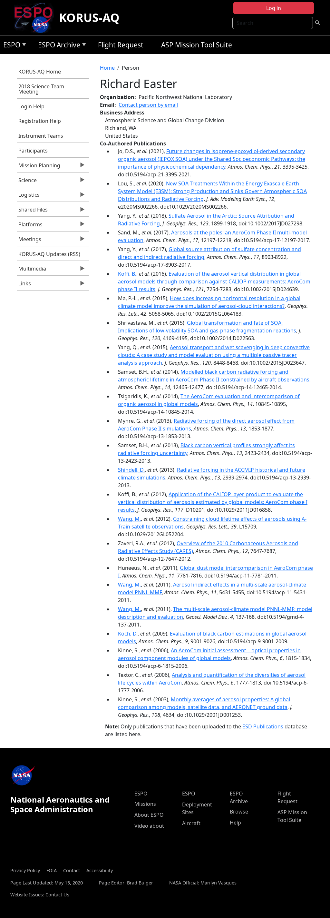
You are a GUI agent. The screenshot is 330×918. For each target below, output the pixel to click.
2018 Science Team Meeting (41, 89)
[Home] (36, 18)
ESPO (10, 46)
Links (24, 285)
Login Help (31, 106)
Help (235, 822)
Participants (33, 150)
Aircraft (191, 823)
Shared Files (32, 211)
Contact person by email (148, 104)
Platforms (30, 226)
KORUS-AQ (89, 17)
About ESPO (149, 814)
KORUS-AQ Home (39, 71)
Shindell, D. (131, 469)
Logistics (28, 196)
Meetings (29, 241)
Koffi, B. (127, 273)
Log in (273, 8)
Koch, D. (128, 633)
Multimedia (31, 270)
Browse (239, 811)
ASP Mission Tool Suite (196, 44)
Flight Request (120, 44)
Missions (145, 803)
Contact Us (57, 895)
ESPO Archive (57, 46)
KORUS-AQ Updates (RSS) (49, 254)
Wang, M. (129, 518)
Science (27, 182)
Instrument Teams (40, 135)
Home (107, 67)
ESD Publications (262, 726)
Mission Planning (38, 167)
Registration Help (39, 120)
